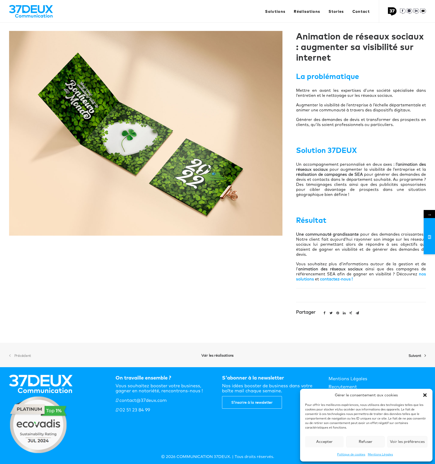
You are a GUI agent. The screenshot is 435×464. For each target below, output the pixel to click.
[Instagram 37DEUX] (409, 11)
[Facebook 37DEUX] (403, 11)
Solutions (275, 11)
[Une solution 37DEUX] (393, 11)
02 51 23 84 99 (134, 410)
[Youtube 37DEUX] (423, 11)
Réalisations (307, 11)
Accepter (324, 441)
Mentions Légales (380, 454)
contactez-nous (335, 278)
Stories (336, 11)
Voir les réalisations (217, 355)
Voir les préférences (407, 441)
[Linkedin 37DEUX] (416, 11)
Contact (361, 11)
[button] (424, 395)
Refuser (365, 441)
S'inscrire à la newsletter (252, 402)
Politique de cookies (351, 454)
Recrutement (343, 387)
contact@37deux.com (142, 400)
